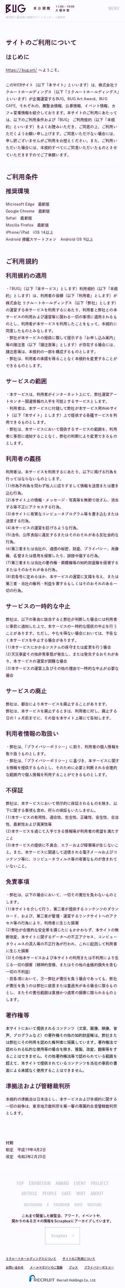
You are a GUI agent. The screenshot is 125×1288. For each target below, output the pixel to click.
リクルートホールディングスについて (31, 1258)
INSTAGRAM (33, 1204)
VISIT (81, 1193)
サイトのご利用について (79, 1258)
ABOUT (96, 1193)
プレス (73, 1267)
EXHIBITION (40, 1183)
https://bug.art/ (21, 70)
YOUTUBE (94, 1204)
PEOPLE (49, 1193)
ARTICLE (30, 1193)
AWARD (62, 1183)
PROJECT (100, 1183)
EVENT (80, 1183)
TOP (20, 1183)
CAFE (67, 1193)
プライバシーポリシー (99, 1267)
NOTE (78, 1204)
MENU (113, 8)
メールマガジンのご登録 (46, 1267)
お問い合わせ (15, 1267)
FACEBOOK (61, 1204)
